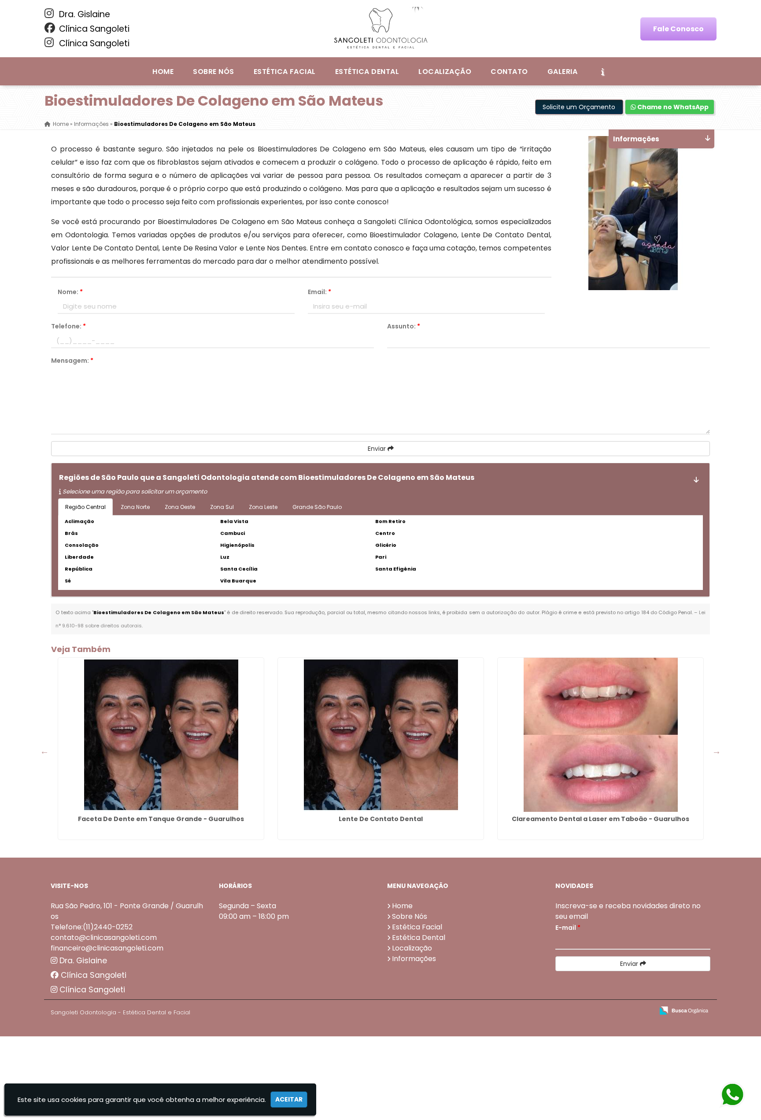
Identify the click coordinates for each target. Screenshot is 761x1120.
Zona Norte (135, 507)
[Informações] (602, 71)
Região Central (85, 507)
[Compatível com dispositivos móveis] (643, 1011)
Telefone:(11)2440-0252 (92, 927)
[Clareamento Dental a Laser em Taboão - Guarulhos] (600, 735)
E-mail (567, 927)
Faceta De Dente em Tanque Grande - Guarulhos (161, 818)
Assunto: (403, 326)
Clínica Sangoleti (93, 29)
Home (163, 71)
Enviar (378, 448)
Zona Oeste (180, 507)
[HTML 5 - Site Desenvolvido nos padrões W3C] (582, 1011)
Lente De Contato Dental (381, 818)
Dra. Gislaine (83, 14)
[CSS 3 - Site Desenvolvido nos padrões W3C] (612, 1011)
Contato (509, 71)
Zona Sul (222, 507)
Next (716, 751)
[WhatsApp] (733, 1095)
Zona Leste (263, 507)
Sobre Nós (213, 71)
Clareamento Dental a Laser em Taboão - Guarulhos (600, 818)
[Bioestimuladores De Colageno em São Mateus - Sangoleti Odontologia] (380, 29)
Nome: (70, 291)
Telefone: (68, 326)
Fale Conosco (678, 29)
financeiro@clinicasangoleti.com (107, 948)
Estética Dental (367, 71)
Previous (44, 751)
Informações (414, 959)
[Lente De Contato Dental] (381, 735)
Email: (319, 291)
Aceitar (289, 1099)
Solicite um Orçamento (579, 107)
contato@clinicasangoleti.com (104, 937)
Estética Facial (285, 71)
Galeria (562, 71)
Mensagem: (72, 360)
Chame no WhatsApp (672, 107)
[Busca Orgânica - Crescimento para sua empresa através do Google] (683, 1010)
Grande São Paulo (317, 507)
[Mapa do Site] (559, 1011)
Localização (444, 71)
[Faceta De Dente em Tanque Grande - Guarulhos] (161, 735)
